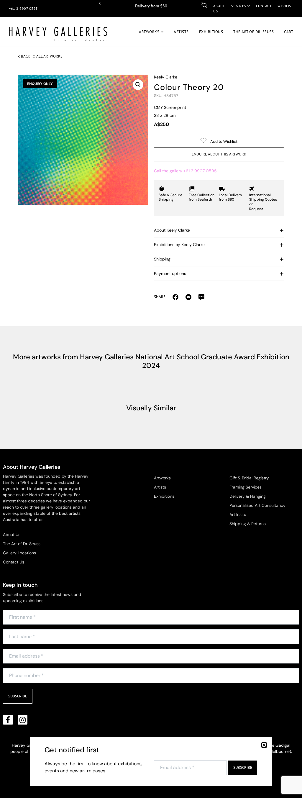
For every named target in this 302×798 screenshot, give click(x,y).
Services (238, 6)
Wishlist (285, 6)
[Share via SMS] (201, 297)
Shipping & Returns (247, 523)
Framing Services (245, 487)
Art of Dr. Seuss (253, 31)
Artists (181, 31)
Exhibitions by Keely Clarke (179, 244)
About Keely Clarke (172, 230)
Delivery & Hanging (247, 496)
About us (219, 8)
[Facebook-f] (8, 720)
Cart (288, 31)
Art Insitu (237, 514)
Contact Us (13, 562)
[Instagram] (23, 720)
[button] (99, 3)
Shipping (162, 259)
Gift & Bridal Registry (249, 478)
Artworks (149, 31)
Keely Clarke (165, 77)
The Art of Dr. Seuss (21, 543)
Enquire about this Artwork (219, 154)
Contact (264, 6)
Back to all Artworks (42, 56)
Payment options (170, 273)
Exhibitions (211, 31)
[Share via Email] (175, 297)
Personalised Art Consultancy (257, 505)
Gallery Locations (19, 553)
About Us (11, 534)
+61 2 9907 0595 (23, 8)
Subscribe (17, 696)
